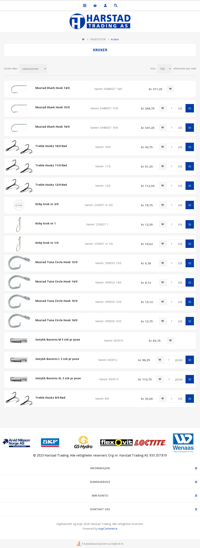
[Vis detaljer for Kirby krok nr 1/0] (18, 243)
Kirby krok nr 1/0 (46, 243)
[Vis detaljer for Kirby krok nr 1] (18, 224)
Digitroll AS (117, 543)
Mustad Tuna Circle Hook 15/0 (56, 301)
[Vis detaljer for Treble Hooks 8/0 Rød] (18, 398)
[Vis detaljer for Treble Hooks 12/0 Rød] (18, 185)
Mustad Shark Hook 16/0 (52, 126)
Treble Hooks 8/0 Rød (50, 397)
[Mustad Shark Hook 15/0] (18, 108)
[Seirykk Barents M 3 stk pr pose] (18, 340)
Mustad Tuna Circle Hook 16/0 (56, 320)
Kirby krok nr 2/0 (46, 204)
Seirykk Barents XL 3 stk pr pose (58, 378)
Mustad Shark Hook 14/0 (52, 88)
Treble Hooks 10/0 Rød (51, 146)
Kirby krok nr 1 (45, 223)
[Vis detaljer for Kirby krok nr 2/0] (18, 205)
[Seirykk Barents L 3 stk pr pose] (18, 360)
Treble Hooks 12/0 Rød (51, 185)
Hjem (83, 39)
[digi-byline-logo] (79, 543)
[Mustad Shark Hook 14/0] (18, 89)
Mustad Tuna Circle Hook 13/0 (56, 262)
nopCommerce (107, 528)
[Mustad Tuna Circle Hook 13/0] (18, 263)
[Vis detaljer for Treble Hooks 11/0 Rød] (18, 166)
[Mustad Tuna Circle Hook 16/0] (18, 321)
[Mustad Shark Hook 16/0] (18, 127)
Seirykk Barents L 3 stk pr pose (57, 359)
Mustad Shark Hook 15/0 (52, 107)
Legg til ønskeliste (170, 88)
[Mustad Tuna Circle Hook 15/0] (18, 301)
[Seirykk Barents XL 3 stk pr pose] (18, 379)
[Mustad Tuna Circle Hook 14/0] (18, 282)
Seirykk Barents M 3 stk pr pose (57, 339)
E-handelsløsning (91, 543)
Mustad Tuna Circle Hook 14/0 (56, 281)
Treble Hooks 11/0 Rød (51, 165)
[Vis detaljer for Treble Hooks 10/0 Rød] (18, 147)
